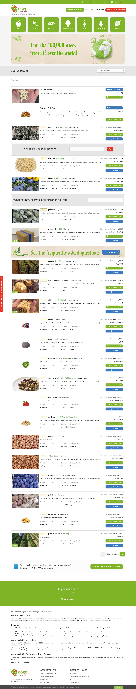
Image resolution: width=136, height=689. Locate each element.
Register (104, 2)
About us (89, 10)
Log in (95, 2)
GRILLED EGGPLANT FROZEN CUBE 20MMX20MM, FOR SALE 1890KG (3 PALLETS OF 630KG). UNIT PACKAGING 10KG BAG (80, 381)
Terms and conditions (47, 676)
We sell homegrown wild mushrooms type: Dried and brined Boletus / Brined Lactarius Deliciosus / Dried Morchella (75, 284)
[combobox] (111, 71)
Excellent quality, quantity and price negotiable (54, 401)
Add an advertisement (116, 10)
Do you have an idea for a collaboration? (1, 293)
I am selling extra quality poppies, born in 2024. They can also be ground (62, 342)
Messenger (100, 10)
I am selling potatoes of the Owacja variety (53, 517)
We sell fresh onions (46, 440)
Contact (86, 2)
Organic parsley (45, 537)
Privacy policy (73, 673)
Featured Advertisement (114, 89)
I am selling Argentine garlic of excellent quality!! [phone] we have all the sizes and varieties (68, 498)
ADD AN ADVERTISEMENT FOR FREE (106, 566)
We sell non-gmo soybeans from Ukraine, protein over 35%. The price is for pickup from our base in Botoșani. (73, 420)
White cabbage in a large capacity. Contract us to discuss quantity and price (63, 362)
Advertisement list (74, 10)
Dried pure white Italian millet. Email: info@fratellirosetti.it (58, 93)
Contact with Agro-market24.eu (79, 676)
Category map (44, 682)
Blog (70, 679)
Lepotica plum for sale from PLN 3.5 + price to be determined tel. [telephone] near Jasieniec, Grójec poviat (72, 323)
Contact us (69, 599)
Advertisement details (115, 97)
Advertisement (74, 682)
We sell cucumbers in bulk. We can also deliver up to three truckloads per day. (64, 130)
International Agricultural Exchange (23, 14)
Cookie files (44, 679)
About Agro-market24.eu (48, 673)
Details (76, 687)
